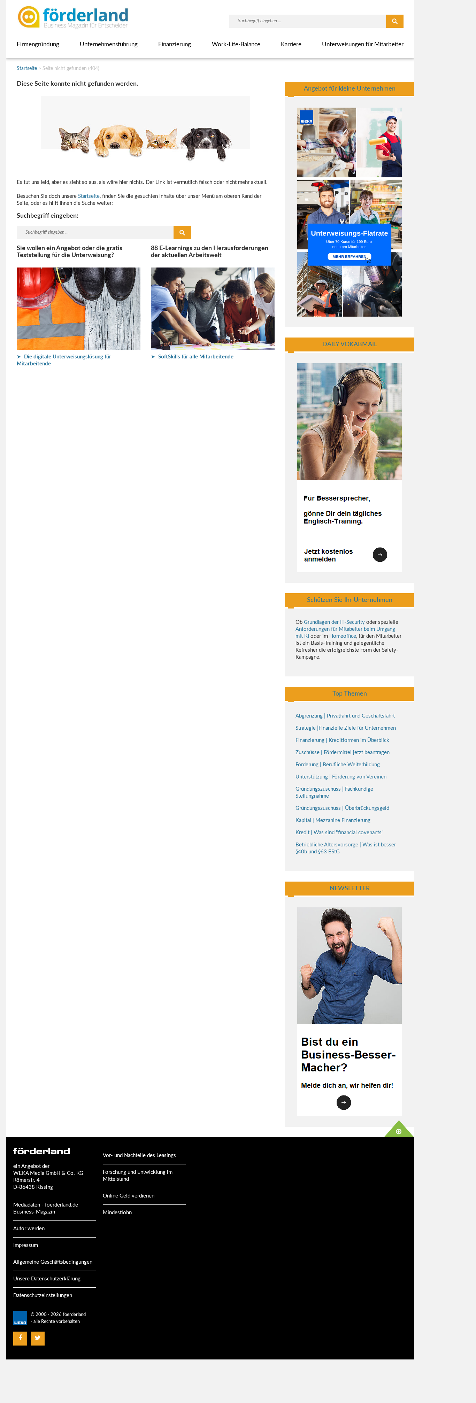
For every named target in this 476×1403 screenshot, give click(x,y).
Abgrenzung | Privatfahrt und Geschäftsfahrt (345, 716)
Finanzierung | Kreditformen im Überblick (342, 740)
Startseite (27, 68)
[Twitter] (38, 1338)
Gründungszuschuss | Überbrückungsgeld (342, 808)
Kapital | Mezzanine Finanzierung (332, 820)
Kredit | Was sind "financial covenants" (339, 832)
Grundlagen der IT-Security (334, 622)
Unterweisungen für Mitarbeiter (363, 44)
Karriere (291, 44)
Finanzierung (174, 44)
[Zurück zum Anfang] (399, 1128)
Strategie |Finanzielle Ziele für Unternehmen (345, 728)
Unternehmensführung (109, 44)
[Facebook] (20, 1338)
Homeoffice (342, 636)
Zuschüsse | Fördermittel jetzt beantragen (342, 752)
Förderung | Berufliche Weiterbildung (337, 764)
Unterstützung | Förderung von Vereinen (340, 777)
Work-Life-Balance (236, 44)
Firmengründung (38, 44)
